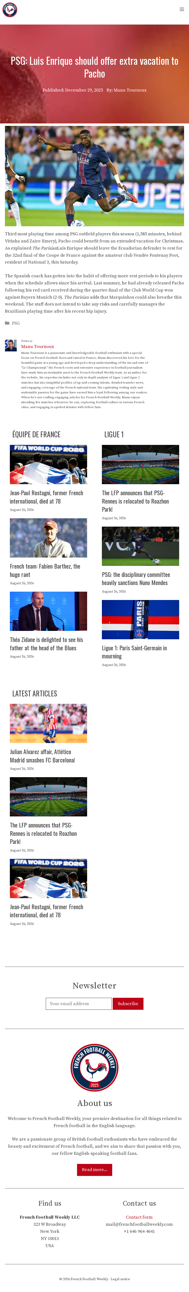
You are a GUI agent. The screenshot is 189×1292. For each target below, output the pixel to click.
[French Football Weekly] (9, 10)
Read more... (94, 1169)
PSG (16, 323)
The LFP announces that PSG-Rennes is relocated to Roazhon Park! (135, 500)
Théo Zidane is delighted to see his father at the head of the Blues (46, 643)
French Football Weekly (89, 1279)
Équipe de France (36, 434)
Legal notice (120, 1279)
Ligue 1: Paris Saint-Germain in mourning (134, 651)
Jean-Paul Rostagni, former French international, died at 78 (46, 496)
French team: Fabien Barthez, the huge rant (45, 570)
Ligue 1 (114, 434)
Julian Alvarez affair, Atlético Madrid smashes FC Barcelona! (42, 755)
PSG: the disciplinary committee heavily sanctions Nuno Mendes (136, 578)
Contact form (139, 1217)
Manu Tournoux (37, 346)
